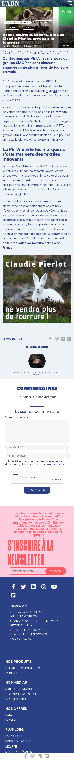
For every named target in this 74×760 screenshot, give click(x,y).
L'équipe (11, 746)
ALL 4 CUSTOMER (46, 621)
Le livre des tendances (22, 668)
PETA (50, 81)
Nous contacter (17, 741)
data (8, 715)
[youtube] (54, 588)
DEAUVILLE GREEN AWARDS (28, 634)
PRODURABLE (19, 625)
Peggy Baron (13, 46)
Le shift (11, 720)
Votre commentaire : (17, 417)
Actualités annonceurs (17, 22)
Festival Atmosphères (26, 612)
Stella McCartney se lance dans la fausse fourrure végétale (37, 373)
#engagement (43, 22)
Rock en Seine (20, 638)
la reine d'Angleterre (18, 189)
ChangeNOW (19, 621)
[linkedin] (40, 757)
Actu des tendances (20, 689)
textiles (49, 215)
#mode (28, 28)
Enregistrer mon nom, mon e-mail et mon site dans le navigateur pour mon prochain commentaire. (36, 463)
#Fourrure (12, 28)
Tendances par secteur (22, 694)
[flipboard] (47, 757)
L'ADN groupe (15, 736)
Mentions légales (18, 752)
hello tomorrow (23, 616)
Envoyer (37, 490)
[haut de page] (68, 755)
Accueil (6, 51)
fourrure (51, 90)
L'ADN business (15, 699)
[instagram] (43, 588)
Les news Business (23, 51)
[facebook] (25, 757)
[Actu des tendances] (10, 3)
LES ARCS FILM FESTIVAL (26, 629)
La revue (11, 673)
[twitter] (32, 757)
